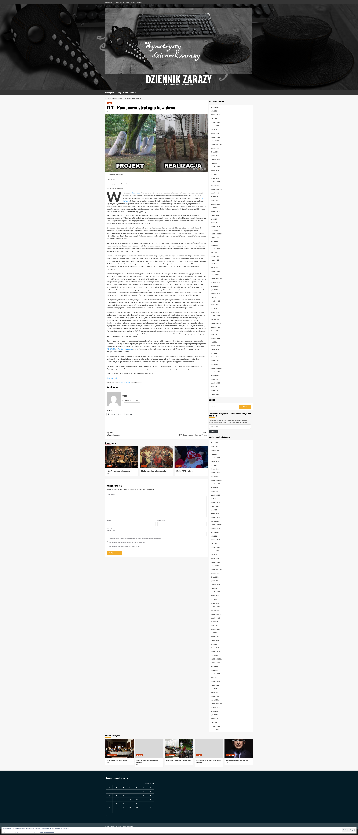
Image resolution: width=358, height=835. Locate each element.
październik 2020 (216, 368)
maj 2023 (214, 252)
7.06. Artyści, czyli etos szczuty (119, 470)
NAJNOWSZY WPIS (111, 755)
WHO (109, 349)
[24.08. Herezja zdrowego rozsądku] (119, 748)
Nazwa (109, 520)
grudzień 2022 (215, 271)
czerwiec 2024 (215, 204)
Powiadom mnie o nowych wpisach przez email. (124, 546)
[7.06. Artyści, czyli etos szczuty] (121, 457)
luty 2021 (214, 353)
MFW (118, 349)
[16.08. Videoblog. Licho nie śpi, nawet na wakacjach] (209, 748)
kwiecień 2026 (215, 122)
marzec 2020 (215, 394)
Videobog (139, 755)
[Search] (252, 92)
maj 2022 (214, 297)
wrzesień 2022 (215, 282)
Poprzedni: (113, 433)
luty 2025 (214, 174)
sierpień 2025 (215, 152)
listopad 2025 (215, 141)
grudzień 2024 (215, 182)
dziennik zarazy (179, 79)
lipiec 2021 (214, 334)
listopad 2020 (215, 364)
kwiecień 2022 (215, 301)
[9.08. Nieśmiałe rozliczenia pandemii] (238, 748)
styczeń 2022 (215, 312)
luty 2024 (214, 219)
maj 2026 (214, 118)
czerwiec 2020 (215, 383)
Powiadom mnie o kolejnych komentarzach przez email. (127, 542)
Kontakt (139, 2)
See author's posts (132, 401)
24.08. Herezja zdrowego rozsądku (117, 760)
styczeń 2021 (215, 357)
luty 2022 (214, 308)
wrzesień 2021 (215, 327)
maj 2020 (214, 387)
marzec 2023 (215, 260)
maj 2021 (214, 342)
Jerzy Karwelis (112, 378)
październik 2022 (216, 278)
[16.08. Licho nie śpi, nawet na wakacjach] (179, 748)
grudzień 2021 (215, 316)
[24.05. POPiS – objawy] (191, 457)
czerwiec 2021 (215, 338)
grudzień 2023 (215, 226)
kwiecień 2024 (215, 211)
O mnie (133, 2)
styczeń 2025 (215, 178)
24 (109, 807)
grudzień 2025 (215, 137)
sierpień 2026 (215, 107)
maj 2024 (214, 208)
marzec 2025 (215, 170)
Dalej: (193, 433)
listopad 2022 (215, 275)
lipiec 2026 (214, 111)
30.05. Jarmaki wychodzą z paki (153, 470)
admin (124, 395)
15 (143, 799)
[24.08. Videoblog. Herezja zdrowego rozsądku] (149, 748)
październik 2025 (216, 144)
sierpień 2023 (215, 241)
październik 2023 (216, 234)
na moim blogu (124, 382)
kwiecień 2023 (215, 256)
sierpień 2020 (215, 375)
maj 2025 (214, 163)
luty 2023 (214, 264)
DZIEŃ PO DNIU (170, 755)
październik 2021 (216, 323)
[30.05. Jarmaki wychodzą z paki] (156, 457)
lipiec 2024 (214, 200)
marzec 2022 (215, 305)
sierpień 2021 (215, 331)
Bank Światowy (126, 349)
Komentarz (111, 494)
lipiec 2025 (214, 155)
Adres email (161, 520)
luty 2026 (214, 129)
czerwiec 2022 (215, 293)
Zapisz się (213, 431)
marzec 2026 (215, 126)
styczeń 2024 (215, 223)
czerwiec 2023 (215, 249)
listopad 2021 (215, 319)
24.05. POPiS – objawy (184, 470)
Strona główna (120, 2)
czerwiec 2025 (215, 159)
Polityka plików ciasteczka (47, 832)
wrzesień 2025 (215, 148)
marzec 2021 (215, 349)
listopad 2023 (215, 230)
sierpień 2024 (215, 196)
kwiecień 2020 (215, 390)
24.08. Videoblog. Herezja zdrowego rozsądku (147, 761)
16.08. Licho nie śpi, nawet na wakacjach (178, 760)
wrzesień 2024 (215, 193)
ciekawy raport (135, 193)
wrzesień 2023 (215, 237)
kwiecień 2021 (215, 346)
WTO (113, 349)
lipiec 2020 (214, 379)
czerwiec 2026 (215, 115)
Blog (127, 2)
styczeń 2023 (215, 267)
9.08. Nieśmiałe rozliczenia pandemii (237, 760)
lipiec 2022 (214, 290)
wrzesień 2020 (215, 372)
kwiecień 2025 (215, 167)
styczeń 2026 (215, 133)
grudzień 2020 (215, 360)
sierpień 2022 (215, 286)
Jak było (109, 103)
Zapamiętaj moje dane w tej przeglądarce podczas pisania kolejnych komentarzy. (135, 538)
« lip (107, 815)
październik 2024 (216, 189)
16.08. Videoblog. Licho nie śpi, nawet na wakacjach (208, 761)
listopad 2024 (215, 185)
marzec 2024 (215, 215)
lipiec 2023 (214, 245)
